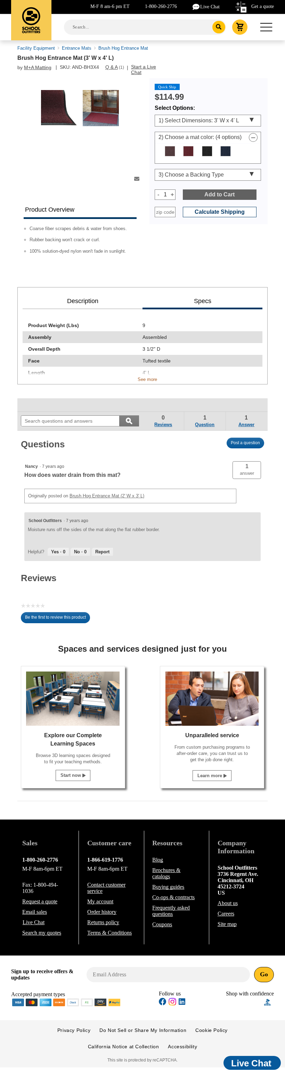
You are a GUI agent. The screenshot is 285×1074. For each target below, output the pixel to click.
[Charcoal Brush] (207, 151)
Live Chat (210, 6)
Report (102, 551)
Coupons (162, 924)
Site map (227, 924)
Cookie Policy (211, 1030)
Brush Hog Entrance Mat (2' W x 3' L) (107, 495)
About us (228, 903)
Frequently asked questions (171, 911)
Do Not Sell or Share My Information (142, 1030)
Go (264, 974)
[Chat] (196, 6)
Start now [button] (71, 775)
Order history (101, 912)
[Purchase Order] (87, 1002)
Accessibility (182, 1046)
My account (100, 901)
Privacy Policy (73, 1030)
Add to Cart (219, 194)
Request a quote (39, 901)
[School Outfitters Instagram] (172, 1004)
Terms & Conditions (109, 933)
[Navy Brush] (225, 151)
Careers (226, 914)
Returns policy (103, 922)
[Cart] (239, 27)
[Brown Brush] (170, 151)
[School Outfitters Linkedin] (182, 1003)
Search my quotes (41, 933)
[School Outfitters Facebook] (162, 1003)
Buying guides (168, 887)
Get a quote (262, 6)
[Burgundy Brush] (188, 151)
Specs (202, 301)
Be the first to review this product (57, 619)
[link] (37, 405)
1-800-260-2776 (161, 6)
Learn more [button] (210, 775)
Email (34, 912)
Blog (157, 860)
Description (82, 301)
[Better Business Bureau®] (267, 1001)
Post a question (245, 442)
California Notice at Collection (123, 1046)
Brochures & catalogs (166, 873)
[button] (247, 470)
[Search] (218, 27)
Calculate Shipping (220, 212)
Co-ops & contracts (173, 897)
